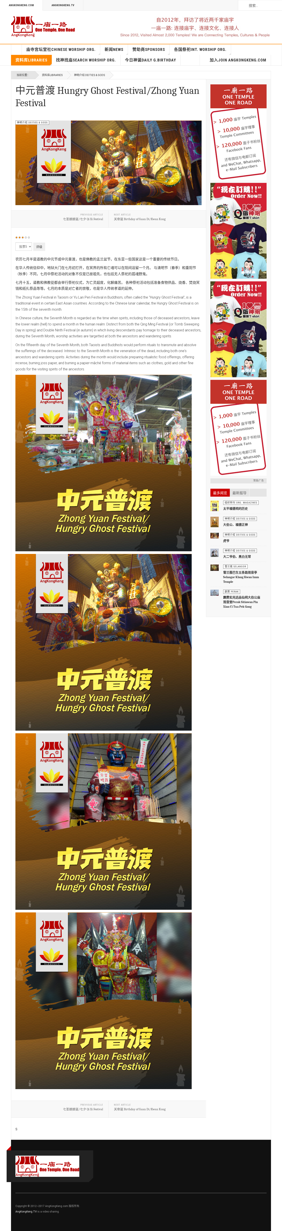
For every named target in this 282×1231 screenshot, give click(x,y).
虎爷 (226, 541)
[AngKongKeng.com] (43, 26)
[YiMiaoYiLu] (238, 132)
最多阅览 (220, 493)
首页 (16, 49)
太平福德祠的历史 (235, 509)
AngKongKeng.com (21, 5)
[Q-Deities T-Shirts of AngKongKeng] (238, 231)
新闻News (114, 49)
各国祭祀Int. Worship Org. (200, 49)
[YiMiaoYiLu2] (238, 428)
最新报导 (239, 493)
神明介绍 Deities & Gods (89, 75)
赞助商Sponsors (148, 49)
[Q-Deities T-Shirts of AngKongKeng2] (238, 329)
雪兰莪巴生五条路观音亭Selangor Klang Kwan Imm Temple (241, 577)
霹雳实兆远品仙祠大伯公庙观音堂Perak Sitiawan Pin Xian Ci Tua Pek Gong (241, 602)
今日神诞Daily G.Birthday (150, 60)
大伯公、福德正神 (235, 525)
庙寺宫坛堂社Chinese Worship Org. (61, 49)
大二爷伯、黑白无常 (237, 557)
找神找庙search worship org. (86, 60)
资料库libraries (31, 60)
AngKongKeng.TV (63, 5)
